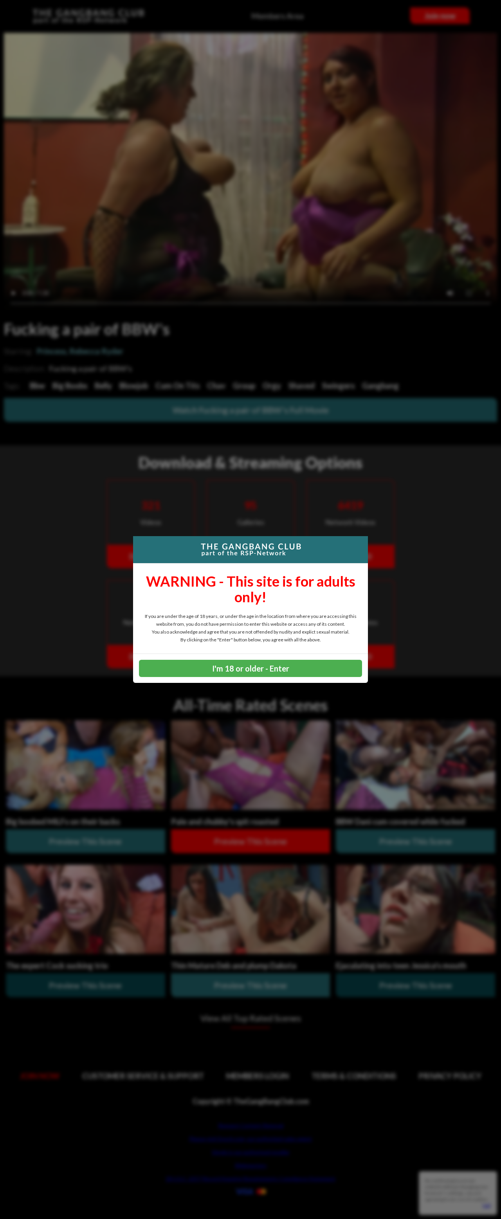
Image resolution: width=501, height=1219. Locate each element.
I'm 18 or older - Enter (250, 668)
